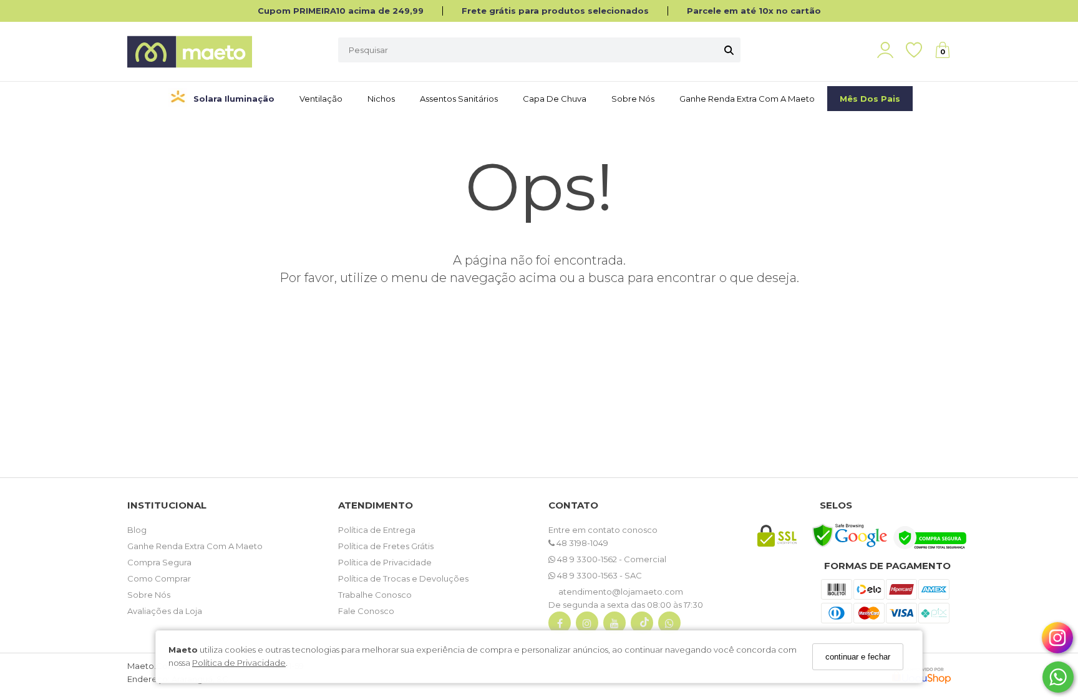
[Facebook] (560, 625)
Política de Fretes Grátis (386, 546)
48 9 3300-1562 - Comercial (610, 559)
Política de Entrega (376, 530)
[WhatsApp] (669, 625)
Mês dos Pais (870, 99)
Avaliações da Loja (164, 611)
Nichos (381, 99)
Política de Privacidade (239, 663)
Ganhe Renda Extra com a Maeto (747, 99)
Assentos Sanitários (459, 99)
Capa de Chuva (554, 99)
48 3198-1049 (581, 543)
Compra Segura (159, 562)
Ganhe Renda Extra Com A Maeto (195, 546)
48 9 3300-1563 (587, 575)
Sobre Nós (632, 99)
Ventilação (320, 99)
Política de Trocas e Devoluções (403, 578)
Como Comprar (159, 578)
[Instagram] (587, 625)
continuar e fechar (857, 656)
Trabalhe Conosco (375, 595)
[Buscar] (729, 49)
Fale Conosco (366, 611)
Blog (137, 530)
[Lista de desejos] (920, 50)
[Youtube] (614, 625)
